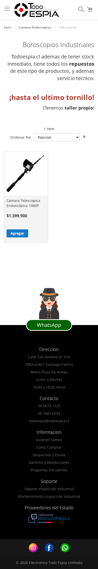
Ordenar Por (20, 137)
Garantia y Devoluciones (49, 462)
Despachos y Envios (49, 454)
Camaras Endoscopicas (35, 27)
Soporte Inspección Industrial (49, 488)
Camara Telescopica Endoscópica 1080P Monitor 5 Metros (23, 205)
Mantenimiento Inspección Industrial (49, 496)
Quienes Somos (49, 439)
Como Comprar (49, 447)
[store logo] (36, 10)
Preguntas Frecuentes (49, 470)
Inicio (8, 27)
